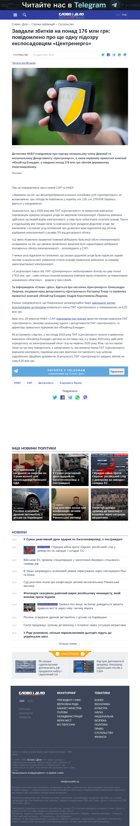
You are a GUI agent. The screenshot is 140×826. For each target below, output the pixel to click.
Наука (99, 712)
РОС (124, 15)
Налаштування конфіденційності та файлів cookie (38, 773)
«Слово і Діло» (34, 759)
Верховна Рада (67, 704)
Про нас (25, 709)
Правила (25, 717)
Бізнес (99, 700)
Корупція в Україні (71, 382)
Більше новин (68, 643)
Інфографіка (70, 654)
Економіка (102, 704)
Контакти (26, 713)
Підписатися (116, 371)
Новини (19, 532)
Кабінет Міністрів (69, 708)
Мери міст (64, 720)
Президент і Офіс (69, 700)
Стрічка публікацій (43, 24)
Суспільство (66, 24)
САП (29, 382)
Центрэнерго (46, 382)
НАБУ (17, 382)
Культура (101, 708)
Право (99, 728)
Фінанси (100, 736)
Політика (101, 724)
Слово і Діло (20, 24)
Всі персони (66, 724)
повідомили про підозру (71, 318)
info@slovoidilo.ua (70, 781)
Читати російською (24, 63)
